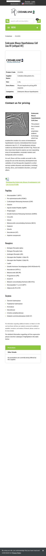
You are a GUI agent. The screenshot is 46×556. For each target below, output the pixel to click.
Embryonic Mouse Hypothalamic (28, 91)
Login (33, 1)
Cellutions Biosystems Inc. (26, 76)
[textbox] (19, 21)
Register (27, 1)
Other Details (12, 352)
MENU (13, 27)
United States (28, 3)
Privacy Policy (16, 553)
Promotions (11, 348)
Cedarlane (8, 36)
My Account (14, 4)
